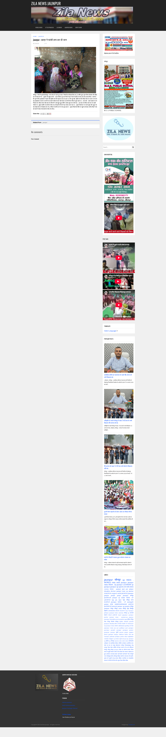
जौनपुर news (118, 608)
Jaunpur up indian (118, 598)
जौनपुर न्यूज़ (126, 608)
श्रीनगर (122, 656)
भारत (105, 656)
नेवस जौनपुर (107, 621)
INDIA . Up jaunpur (115, 585)
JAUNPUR (124, 593)
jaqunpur (125, 615)
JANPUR (130, 604)
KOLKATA (122, 611)
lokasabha (113, 619)
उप (107, 645)
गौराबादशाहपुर (128, 645)
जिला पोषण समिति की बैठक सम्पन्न (116, 647)
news (116, 613)
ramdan (106, 639)
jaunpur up (114, 587)
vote (120, 641)
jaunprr (131, 630)
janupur (106, 595)
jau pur (116, 628)
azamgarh (130, 602)
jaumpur (131, 615)
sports (121, 587)
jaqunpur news (108, 628)
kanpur (116, 634)
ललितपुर (115, 656)
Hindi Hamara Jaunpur (68, 705)
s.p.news (116, 639)
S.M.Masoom (131, 724)
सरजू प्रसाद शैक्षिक (117, 658)
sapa (125, 619)
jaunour (131, 591)
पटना (132, 600)
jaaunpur (130, 593)
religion (111, 639)
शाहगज (105, 615)
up (123, 580)
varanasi (121, 613)
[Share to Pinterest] (50, 114)
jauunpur (125, 595)
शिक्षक (119, 656)
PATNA (120, 623)
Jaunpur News (68, 27)
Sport (119, 615)
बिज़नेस (112, 621)
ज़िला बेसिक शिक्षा (124, 660)
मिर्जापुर (131, 608)
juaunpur (106, 619)
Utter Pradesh (49, 27)
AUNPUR (107, 602)
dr (130, 626)
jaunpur (41, 36)
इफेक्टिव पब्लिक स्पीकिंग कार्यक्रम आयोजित (121, 643)
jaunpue (111, 613)
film (132, 626)
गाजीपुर (122, 645)
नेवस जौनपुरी (130, 654)
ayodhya (126, 626)
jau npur (118, 600)
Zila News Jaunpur (66, 714)
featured (114, 606)
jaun (126, 628)
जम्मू (132, 645)
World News (38, 27)
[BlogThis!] (43, 114)
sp (125, 639)
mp (132, 634)
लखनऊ (131, 587)
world (119, 593)
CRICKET (126, 621)
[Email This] (41, 114)
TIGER (123, 623)
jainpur (131, 589)
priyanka (121, 619)
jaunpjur (119, 630)
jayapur (131, 632)
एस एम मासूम (112, 645)
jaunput (118, 591)
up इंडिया (106, 641)
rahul (125, 636)
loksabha (107, 591)
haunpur (130, 611)
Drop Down (78, 27)
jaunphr (113, 630)
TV (126, 623)
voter (123, 641)
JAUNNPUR (107, 606)
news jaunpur (121, 582)
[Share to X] (46, 114)
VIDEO (116, 626)
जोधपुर (105, 649)
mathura (121, 634)
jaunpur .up (121, 606)
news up (125, 591)
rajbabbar (130, 636)
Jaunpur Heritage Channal (69, 708)
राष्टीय (111, 656)
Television (130, 623)
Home (35, 36)
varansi (117, 641)
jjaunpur (110, 634)
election (113, 591)
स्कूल (119, 660)
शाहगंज (106, 611)
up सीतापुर (111, 641)
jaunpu (106, 604)
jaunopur (106, 630)
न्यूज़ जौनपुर (126, 600)
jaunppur (125, 630)
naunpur (106, 636)
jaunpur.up (124, 617)
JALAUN (131, 621)
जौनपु (109, 649)
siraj (123, 639)
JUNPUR (115, 615)
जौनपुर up (126, 613)
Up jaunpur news (109, 626)
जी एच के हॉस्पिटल (128, 647)
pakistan (112, 636)
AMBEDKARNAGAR (121, 604)
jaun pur (125, 589)
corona (106, 589)
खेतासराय (118, 645)
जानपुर (105, 647)
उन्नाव (111, 604)
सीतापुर (117, 621)
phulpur (117, 636)
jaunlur (106, 617)
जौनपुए (131, 619)
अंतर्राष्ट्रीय (131, 641)
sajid (120, 639)
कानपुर (131, 595)
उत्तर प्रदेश (126, 587)
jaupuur (131, 617)
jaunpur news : (115, 617)
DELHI (110, 615)
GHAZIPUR (107, 593)
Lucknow (59, 27)
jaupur (126, 632)
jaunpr (119, 595)
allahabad (121, 626)
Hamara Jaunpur (67, 702)
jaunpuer (106, 632)
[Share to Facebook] (48, 114)
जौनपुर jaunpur (115, 649)
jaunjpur (131, 628)
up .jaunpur (130, 639)
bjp (113, 600)
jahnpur (106, 613)
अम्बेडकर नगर (107, 643)
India (113, 582)
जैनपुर (111, 608)
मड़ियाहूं (108, 656)
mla (130, 634)
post (117, 619)
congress (114, 593)
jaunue (121, 632)
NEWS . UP (122, 602)
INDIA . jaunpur (115, 589)
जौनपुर (118, 579)
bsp (127, 611)
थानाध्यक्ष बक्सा (113, 654)
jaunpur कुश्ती (114, 632)
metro (126, 634)
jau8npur (122, 628)
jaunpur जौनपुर (129, 606)
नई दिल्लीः (124, 654)
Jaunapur (113, 602)
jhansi (106, 634)
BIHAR (117, 611)
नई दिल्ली (120, 654)
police (122, 636)
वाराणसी (131, 613)
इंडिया (128, 619)
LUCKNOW (127, 585)
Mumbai (112, 623)
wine (126, 641)
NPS (116, 623)
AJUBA (121, 621)
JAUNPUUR (107, 598)
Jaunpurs (106, 623)
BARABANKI (111, 611)
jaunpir (113, 595)
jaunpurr (106, 608)
